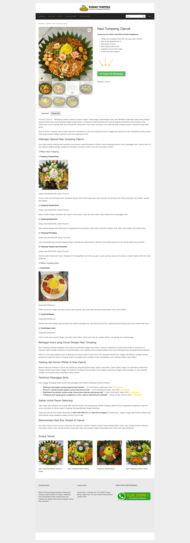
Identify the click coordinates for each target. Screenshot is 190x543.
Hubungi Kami (70, 16)
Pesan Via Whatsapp (113, 74)
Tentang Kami (84, 16)
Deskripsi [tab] (45, 113)
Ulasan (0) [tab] (56, 113)
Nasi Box (51, 16)
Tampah (48, 23)
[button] (89, 30)
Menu (60, 16)
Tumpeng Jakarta (45, 119)
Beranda (42, 16)
